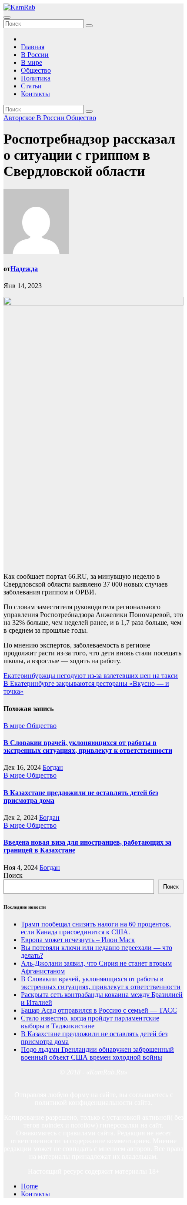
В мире (31, 62)
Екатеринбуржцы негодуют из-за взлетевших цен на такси (90, 675)
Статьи (31, 86)
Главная (32, 46)
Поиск (13, 875)
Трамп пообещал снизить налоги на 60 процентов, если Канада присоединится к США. (96, 928)
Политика (35, 78)
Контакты (35, 93)
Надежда (24, 268)
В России (35, 54)
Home (29, 1186)
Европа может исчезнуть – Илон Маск (78, 939)
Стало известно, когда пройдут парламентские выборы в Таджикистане (90, 1022)
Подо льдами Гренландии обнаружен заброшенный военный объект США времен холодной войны (97, 1053)
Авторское (20, 117)
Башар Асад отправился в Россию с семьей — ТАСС (99, 1010)
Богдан (53, 767)
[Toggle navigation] (6, 17)
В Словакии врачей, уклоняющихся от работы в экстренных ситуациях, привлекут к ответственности (87, 746)
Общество (36, 70)
